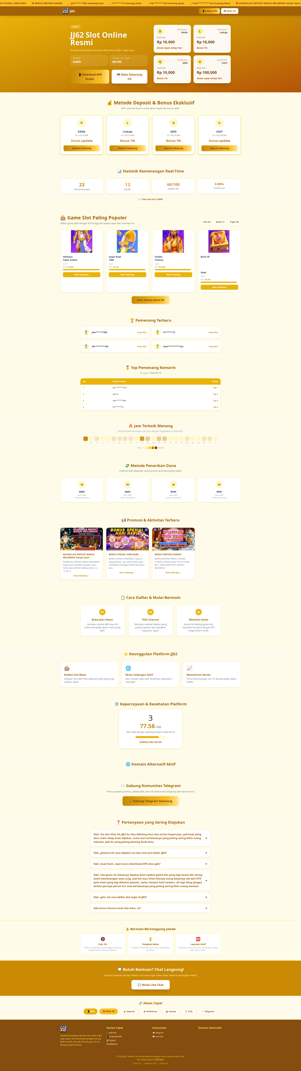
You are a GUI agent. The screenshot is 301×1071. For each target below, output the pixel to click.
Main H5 (137, 1063)
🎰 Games (171, 1011)
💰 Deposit (129, 1011)
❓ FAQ (189, 1011)
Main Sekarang (82, 274)
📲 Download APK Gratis (89, 77)
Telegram (163, 1063)
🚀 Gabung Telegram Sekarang (150, 801)
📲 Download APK (114, 1036)
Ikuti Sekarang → (82, 576)
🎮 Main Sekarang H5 (129, 77)
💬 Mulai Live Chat (151, 985)
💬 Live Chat (157, 1036)
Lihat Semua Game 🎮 (150, 300)
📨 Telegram (207, 1011)
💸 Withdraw (150, 1011)
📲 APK (90, 1011)
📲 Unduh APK (209, 10)
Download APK (150, 1063)
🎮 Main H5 (230, 10)
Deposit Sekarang (81, 148)
